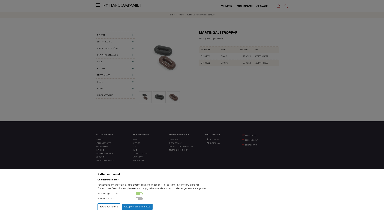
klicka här (194, 184)
